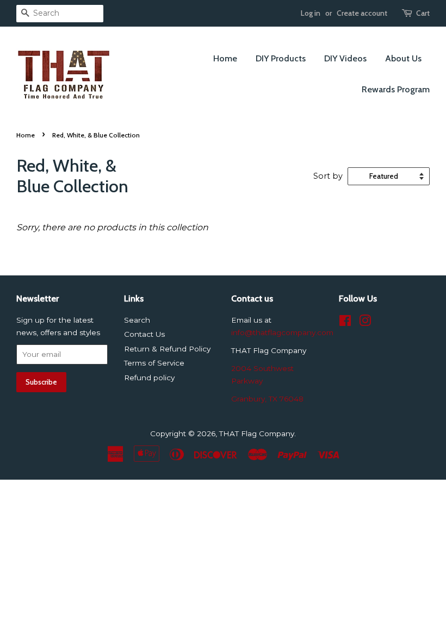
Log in (310, 13)
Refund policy (149, 377)
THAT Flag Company (256, 433)
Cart (423, 13)
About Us (403, 58)
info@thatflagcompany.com (282, 332)
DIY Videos (345, 58)
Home (225, 58)
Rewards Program (396, 89)
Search (137, 320)
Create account (362, 13)
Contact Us (144, 334)
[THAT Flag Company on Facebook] (345, 322)
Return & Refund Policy (167, 348)
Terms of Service (154, 363)
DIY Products (281, 58)
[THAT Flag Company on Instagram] (365, 322)
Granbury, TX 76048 (267, 398)
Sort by (328, 176)
